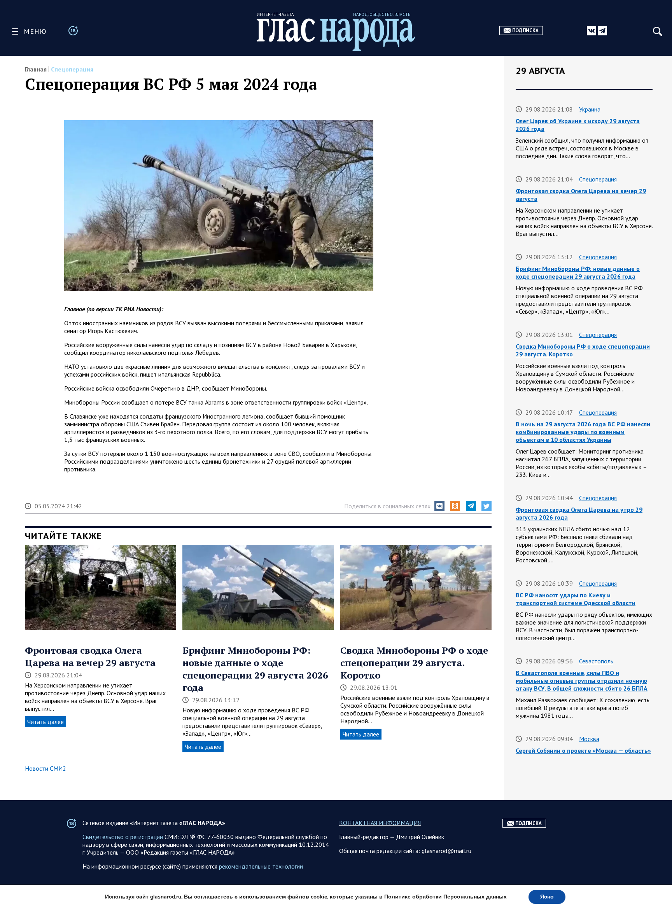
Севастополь (596, 661)
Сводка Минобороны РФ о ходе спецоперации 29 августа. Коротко (414, 662)
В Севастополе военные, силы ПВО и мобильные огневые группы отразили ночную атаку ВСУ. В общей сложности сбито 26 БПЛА (582, 680)
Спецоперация (72, 69)
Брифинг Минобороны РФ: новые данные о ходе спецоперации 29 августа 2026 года (255, 669)
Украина (589, 109)
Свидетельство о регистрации (122, 837)
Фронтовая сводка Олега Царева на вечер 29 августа (90, 656)
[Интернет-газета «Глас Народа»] (336, 34)
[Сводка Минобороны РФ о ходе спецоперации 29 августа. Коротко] (416, 588)
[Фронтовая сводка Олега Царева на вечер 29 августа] (100, 588)
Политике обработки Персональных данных (445, 896)
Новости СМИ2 (45, 768)
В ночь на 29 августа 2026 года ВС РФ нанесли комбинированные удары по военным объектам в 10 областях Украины (583, 431)
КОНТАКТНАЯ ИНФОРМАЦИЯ (380, 823)
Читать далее (45, 722)
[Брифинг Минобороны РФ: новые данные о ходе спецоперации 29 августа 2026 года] (258, 588)
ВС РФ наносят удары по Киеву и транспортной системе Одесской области (575, 599)
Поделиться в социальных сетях (387, 506)
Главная (36, 69)
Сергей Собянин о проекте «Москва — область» (583, 750)
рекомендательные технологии (261, 866)
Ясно (547, 896)
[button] (439, 506)
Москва (589, 739)
